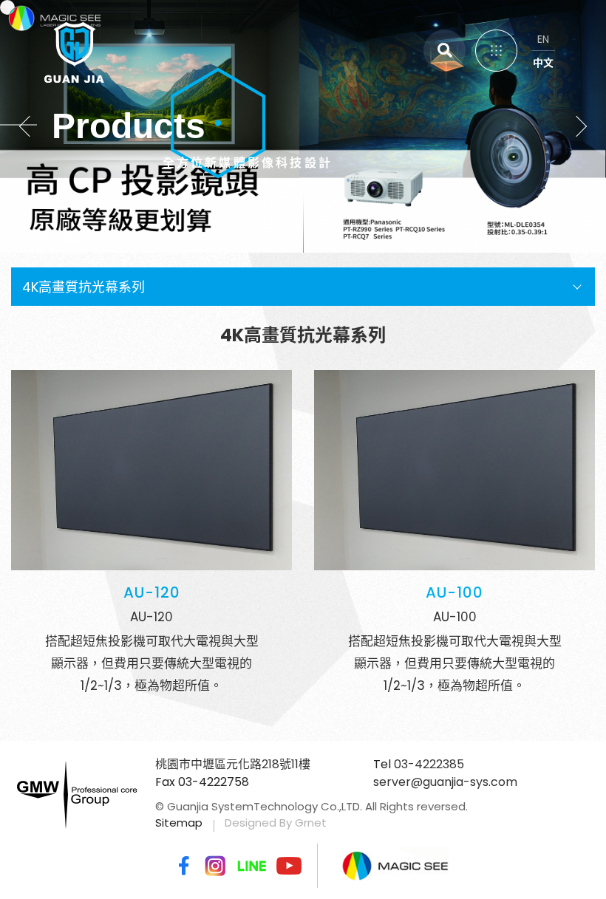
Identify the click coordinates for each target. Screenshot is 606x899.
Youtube (288, 865)
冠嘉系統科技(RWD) (45, 48)
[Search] (444, 51)
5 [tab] (334, 200)
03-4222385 (429, 764)
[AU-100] (454, 470)
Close (561, 44)
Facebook (181, 865)
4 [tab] (319, 200)
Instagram (215, 865)
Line (252, 865)
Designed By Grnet (276, 822)
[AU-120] (151, 470)
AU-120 (151, 592)
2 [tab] (288, 200)
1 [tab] (272, 200)
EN (543, 39)
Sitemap (178, 822)
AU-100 (454, 592)
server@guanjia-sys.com (445, 781)
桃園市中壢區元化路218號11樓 (232, 764)
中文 (543, 62)
